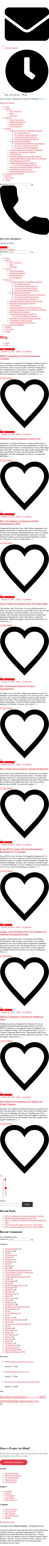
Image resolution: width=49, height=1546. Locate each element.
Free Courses (10, 1298)
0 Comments (26, 351)
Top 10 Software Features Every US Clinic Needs (24, 604)
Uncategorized (10, 1345)
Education (8, 1292)
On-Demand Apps (16, 124)
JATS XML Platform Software (25, 165)
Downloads (9, 1287)
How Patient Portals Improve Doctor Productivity (24, 769)
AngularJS (9, 1259)
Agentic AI (9, 1251)
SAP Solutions (10, 1335)
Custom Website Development (16, 1277)
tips (37, 1401)
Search (2, 1201)
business (6, 1397)
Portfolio (8, 176)
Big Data (8, 1266)
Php (6, 1326)
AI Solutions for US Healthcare (26, 148)
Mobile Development (17, 122)
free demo (3, 247)
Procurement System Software (21, 169)
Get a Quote (9, 178)
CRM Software (15, 154)
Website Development (13, 1352)
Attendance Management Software (23, 152)
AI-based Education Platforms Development (26, 150)
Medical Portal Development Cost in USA (20, 438)
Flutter (7, 1296)
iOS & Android (15, 126)
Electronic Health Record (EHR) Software (25, 156)
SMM (3, 1401)
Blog (11, 113)
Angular (8, 1257)
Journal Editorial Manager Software (23, 163)
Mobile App (9, 1317)
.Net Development (12, 1249)
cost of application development (17, 1270)
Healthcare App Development (16, 1307)
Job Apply (13, 116)
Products (8, 128)
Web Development (17, 120)
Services (8, 118)
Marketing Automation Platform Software (25, 167)
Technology (9, 1343)
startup (22, 1401)
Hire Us (43, 99)
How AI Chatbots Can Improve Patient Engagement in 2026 (19, 522)
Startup (7, 1341)
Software (8, 1339)
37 (6, 1190)
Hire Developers (11, 1309)
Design (7, 1279)
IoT (6, 1311)
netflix (37, 1397)
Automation (9, 1262)
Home (7, 107)
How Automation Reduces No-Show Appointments (24, 1227)
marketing (19, 1397)
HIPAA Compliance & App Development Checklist (24, 1216)
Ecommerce (9, 1290)
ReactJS (8, 1333)
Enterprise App (10, 1294)
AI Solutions (9, 1255)
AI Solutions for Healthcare (20, 141)
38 (6, 1192)
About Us (8, 109)
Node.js (8, 1322)
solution (12, 1401)
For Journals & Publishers (14, 174)
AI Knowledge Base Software (25, 137)
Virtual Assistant (11, 1348)
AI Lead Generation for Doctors (26, 146)
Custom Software (11, 1275)
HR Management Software (20, 161)
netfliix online (31, 1397)
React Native (10, 1330)
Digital (7, 1283)
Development (10, 1281)
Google (7, 1300)
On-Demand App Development (16, 1324)
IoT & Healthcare (11, 1313)
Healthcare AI (9, 349)
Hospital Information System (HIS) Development (28, 159)
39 (6, 1195)
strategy (30, 1401)
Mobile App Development (14, 1320)
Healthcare (8, 842)
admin (18, 351)
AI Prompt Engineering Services (26, 139)
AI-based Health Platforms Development (29, 144)
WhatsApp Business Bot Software (22, 171)
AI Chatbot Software (22, 133)
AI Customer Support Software (26, 135)
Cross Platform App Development (17, 1272)
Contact (8, 180)
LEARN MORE (6, 378)
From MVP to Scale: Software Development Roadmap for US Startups (21, 850)
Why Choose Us (16, 111)
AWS (7, 1264)
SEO (42, 1397)
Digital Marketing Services (15, 1285)
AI (6, 1253)
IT (6, 1315)
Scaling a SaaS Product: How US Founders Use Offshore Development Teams (23, 933)
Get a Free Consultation (13, 1462)
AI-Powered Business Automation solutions (26, 131)
